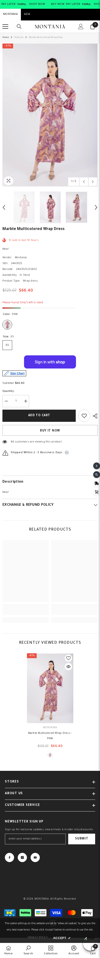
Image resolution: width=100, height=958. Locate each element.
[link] (25, 612)
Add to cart (39, 415)
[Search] (19, 26)
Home (5, 38)
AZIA (27, 14)
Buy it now (50, 431)
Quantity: (8, 391)
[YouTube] (35, 857)
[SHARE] (94, 416)
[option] (50, 115)
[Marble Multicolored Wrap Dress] (50, 688)
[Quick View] (68, 666)
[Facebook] (9, 857)
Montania (21, 257)
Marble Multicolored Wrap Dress (50, 736)
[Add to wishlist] (84, 416)
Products (19, 38)
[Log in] (80, 26)
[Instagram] (22, 857)
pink (50, 755)
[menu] (5, 26)
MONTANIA (10, 14)
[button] (84, 181)
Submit (81, 839)
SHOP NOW (37, 4)
